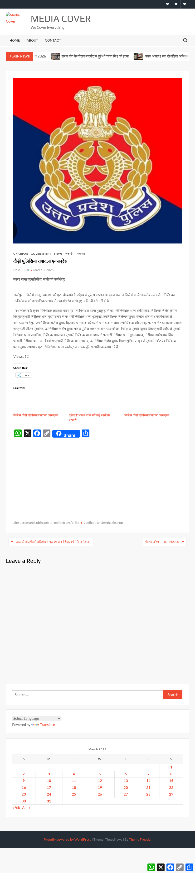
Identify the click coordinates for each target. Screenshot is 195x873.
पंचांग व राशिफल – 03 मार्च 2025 (162, 542)
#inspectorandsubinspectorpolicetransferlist (46, 522)
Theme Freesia (140, 839)
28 (148, 794)
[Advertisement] (97, 475)
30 (24, 801)
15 (171, 780)
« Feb (16, 807)
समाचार (81, 253)
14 (148, 780)
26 (100, 794)
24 (49, 794)
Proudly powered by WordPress (67, 839)
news (58, 253)
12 (100, 780)
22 (171, 787)
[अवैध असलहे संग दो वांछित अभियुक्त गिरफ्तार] (127, 56)
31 (49, 801)
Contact (53, 40)
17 (49, 787)
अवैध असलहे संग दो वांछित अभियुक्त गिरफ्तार (161, 56)
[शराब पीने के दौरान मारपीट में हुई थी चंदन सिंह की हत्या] (44, 56)
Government (41, 253)
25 (74, 794)
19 (100, 787)
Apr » (26, 807)
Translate (47, 724)
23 (24, 794)
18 (74, 787)
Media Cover (61, 18)
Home (15, 40)
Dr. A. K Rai (21, 270)
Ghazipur (20, 253)
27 (126, 794)
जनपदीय (69, 253)
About (32, 40)
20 (126, 787)
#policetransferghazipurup (103, 522)
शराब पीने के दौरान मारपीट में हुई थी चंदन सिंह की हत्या (84, 56)
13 (126, 780)
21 (148, 787)
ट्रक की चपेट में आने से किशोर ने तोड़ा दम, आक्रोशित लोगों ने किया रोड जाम (53, 542)
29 (171, 794)
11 (74, 780)
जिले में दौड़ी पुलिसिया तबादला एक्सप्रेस (36, 415)
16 (24, 787)
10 (49, 780)
